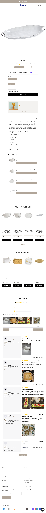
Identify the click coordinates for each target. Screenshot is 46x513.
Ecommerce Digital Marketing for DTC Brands (9, 507)
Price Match (4, 478)
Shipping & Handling (6, 476)
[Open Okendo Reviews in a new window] (38, 326)
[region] (21, 320)
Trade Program (27, 472)
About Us (26, 470)
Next (44, 1)
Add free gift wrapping (14, 91)
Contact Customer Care (23, 98)
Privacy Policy (27, 478)
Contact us (4, 470)
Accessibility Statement (28, 480)
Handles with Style (12, 79)
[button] (23, 65)
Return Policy (4, 472)
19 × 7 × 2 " (11, 84)
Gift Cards (4, 480)
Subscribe (6, 497)
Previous (1, 1)
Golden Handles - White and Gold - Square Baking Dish (13, 343)
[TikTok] (30, 489)
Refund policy (4, 474)
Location (26, 474)
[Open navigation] (2, 5)
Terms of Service (27, 476)
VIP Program (26, 482)
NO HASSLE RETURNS (23, 1)
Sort (33, 334)
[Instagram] (27, 489)
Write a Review (39, 330)
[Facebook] (24, 489)
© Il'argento (6, 505)
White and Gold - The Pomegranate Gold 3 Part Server (13, 421)
